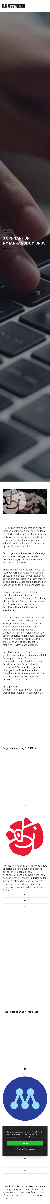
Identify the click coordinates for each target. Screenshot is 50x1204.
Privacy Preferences (25, 1149)
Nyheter (8, 231)
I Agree (25, 1143)
